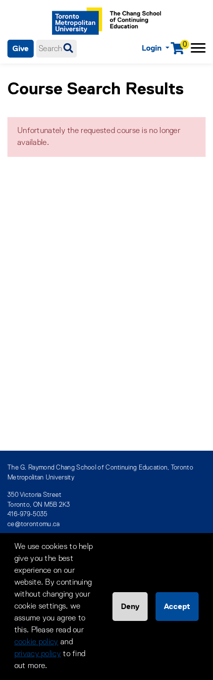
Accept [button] (177, 606)
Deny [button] (130, 606)
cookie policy (36, 642)
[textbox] (56, 49)
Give (20, 48)
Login (152, 48)
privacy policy (37, 654)
